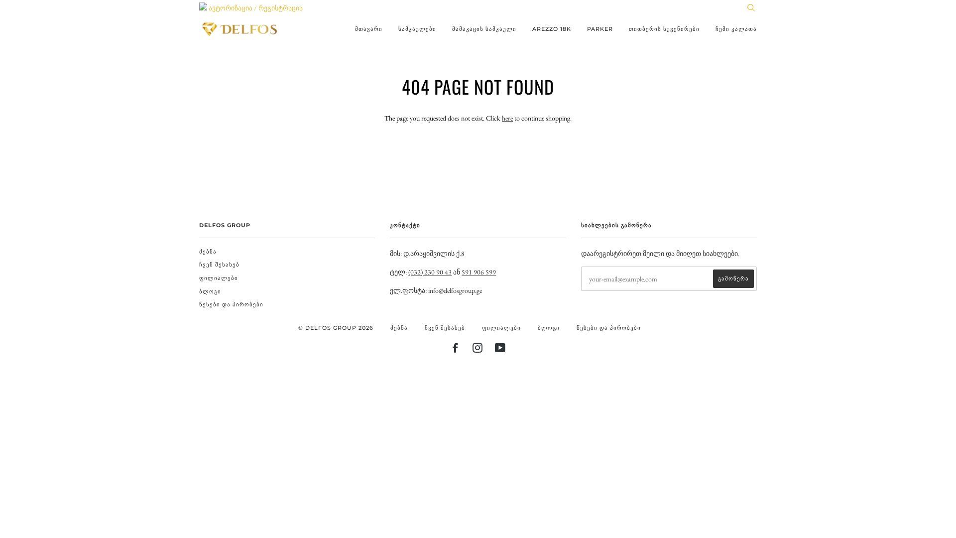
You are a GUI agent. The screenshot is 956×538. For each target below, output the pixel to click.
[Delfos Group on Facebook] (455, 349)
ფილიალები (218, 277)
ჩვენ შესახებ (219, 264)
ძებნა (208, 251)
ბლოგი (210, 291)
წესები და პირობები (231, 304)
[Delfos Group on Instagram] (478, 349)
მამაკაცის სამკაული (484, 28)
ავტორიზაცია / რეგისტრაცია (255, 7)
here (507, 118)
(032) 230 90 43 (430, 272)
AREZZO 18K (551, 28)
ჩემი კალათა (736, 28)
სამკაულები (417, 28)
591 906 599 (479, 272)
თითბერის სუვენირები (664, 28)
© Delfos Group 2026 (335, 327)
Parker (600, 28)
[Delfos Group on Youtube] (500, 349)
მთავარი (368, 28)
